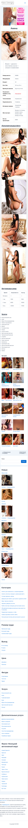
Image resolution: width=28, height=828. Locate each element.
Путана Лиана (16, 431)
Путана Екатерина (6, 446)
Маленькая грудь (6, 628)
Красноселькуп (5, 771)
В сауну (3, 647)
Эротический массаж (7, 705)
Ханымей (4, 757)
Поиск (3, 458)
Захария (4, 503)
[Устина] (7, 494)
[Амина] (7, 572)
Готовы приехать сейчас (8, 596)
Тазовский (4, 783)
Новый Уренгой (5, 750)
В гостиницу (5, 645)
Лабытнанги (5, 779)
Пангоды (4, 764)
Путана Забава (5, 369)
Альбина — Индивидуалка (8, 518)
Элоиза (3, 431)
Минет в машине (6, 721)
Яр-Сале (4, 788)
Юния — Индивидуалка (16, 384)
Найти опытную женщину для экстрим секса (13, 605)
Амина (3, 579)
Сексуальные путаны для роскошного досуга (13, 617)
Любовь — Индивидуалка (8, 487)
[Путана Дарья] (7, 558)
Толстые (4, 678)
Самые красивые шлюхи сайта (9, 614)
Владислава (5, 551)
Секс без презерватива (7, 731)
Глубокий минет (6, 697)
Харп (3, 755)
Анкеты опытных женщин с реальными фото (13, 594)
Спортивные (5, 676)
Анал (3, 695)
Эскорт (3, 707)
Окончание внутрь (6, 726)
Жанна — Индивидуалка (5, 384)
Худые (3, 681)
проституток (3, 800)
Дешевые (4, 662)
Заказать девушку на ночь (8, 603)
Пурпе (3, 767)
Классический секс (6, 693)
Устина (3, 501)
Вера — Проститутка (7, 400)
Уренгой (4, 752)
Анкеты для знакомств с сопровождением (12, 591)
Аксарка (4, 760)
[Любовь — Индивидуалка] (7, 480)
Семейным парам (6, 735)
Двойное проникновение (8, 719)
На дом (3, 650)
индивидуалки (5, 804)
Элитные (4, 664)
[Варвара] (7, 527)
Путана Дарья (5, 565)
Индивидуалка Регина (16, 415)
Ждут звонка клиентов (7, 601)
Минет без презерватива (8, 702)
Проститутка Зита (17, 369)
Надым (3, 781)
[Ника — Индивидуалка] (7, 541)
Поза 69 (4, 728)
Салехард (4, 786)
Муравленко (5, 762)
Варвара (4, 534)
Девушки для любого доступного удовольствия (14, 598)
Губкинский (5, 776)
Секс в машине (5, 733)
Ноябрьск (4, 774)
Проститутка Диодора (5, 415)
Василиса (4, 520)
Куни (3, 700)
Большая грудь (5, 631)
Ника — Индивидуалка (7, 549)
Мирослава (4, 473)
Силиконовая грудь (7, 633)
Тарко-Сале (5, 769)
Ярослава (15, 446)
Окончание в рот (6, 724)
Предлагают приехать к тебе (9, 612)
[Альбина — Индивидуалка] (7, 511)
